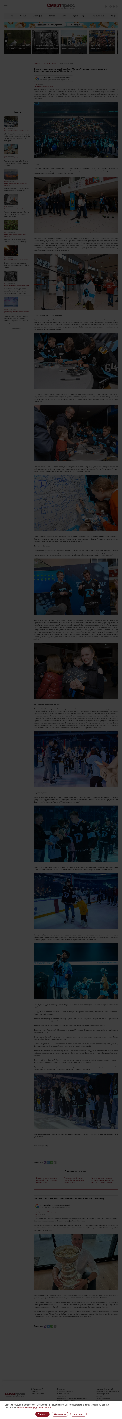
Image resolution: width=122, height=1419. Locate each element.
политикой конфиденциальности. (34, 1407)
